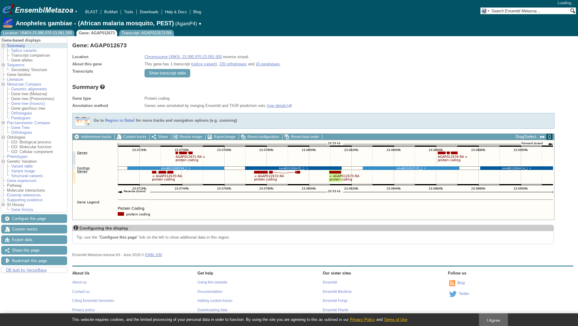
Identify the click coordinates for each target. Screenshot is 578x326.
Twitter (464, 294)
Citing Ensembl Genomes (93, 300)
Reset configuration (263, 137)
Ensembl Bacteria (337, 291)
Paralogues (21, 118)
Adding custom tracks (214, 300)
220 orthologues (233, 64)
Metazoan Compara (24, 84)
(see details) (277, 105)
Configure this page (29, 218)
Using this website (212, 282)
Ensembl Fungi (335, 300)
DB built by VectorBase (26, 270)
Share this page (25, 250)
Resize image (191, 137)
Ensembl (330, 282)
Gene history (22, 209)
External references (24, 195)
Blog (197, 12)
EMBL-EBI (153, 255)
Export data (22, 239)
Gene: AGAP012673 (97, 33)
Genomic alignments (29, 89)
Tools (128, 12)
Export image (225, 137)
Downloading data (212, 310)
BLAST (91, 12)
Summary (16, 45)
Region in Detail (120, 120)
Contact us (81, 291)
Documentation (209, 291)
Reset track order (305, 137)
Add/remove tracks (96, 137)
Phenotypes (17, 156)
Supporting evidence (24, 200)
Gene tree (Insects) (28, 103)
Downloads (149, 12)
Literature (15, 79)
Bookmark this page (29, 261)
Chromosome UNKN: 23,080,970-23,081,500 (183, 57)
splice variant (204, 64)
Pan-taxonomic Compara (28, 123)
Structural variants (27, 176)
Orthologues (21, 113)
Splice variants (24, 50)
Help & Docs (176, 12)
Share (163, 137)
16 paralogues (268, 64)
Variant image (23, 171)
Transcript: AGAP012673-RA (147, 33)
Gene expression (21, 180)
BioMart (111, 12)
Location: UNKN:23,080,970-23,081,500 (37, 33)
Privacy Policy (362, 319)
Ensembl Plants (335, 310)
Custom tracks (25, 229)
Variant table (22, 166)
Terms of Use (395, 319)
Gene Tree (20, 127)
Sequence (15, 65)
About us (79, 282)
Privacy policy (83, 310)
